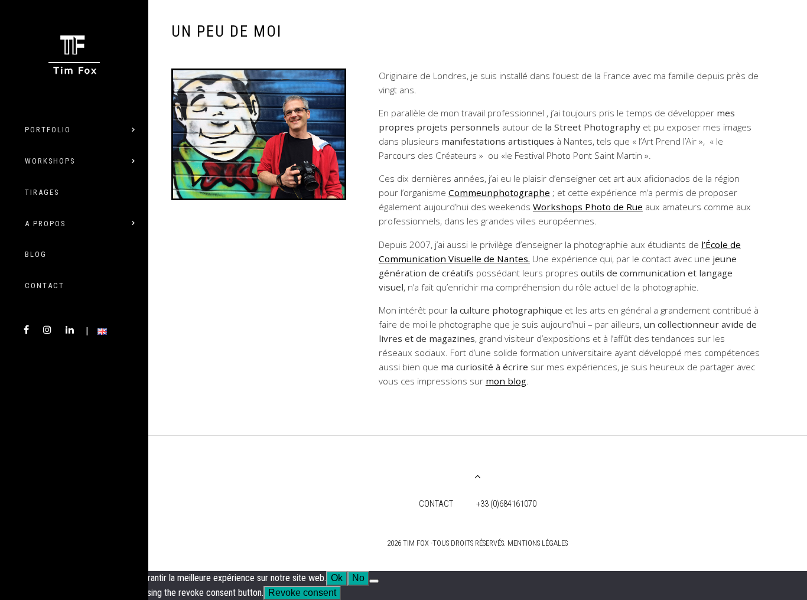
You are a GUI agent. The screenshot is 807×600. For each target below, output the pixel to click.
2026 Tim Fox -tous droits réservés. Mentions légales (477, 543)
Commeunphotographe (499, 192)
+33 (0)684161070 (506, 504)
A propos (45, 223)
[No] (374, 581)
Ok (337, 578)
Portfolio (48, 129)
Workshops (50, 160)
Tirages (42, 192)
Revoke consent (302, 593)
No (358, 578)
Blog (36, 254)
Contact (44, 285)
